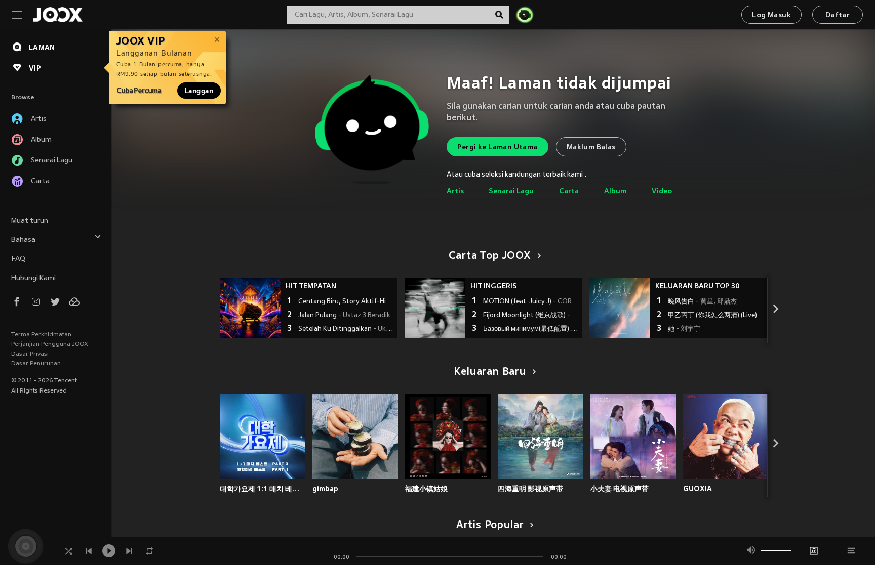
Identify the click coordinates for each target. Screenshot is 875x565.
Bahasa (23, 240)
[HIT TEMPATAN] (250, 308)
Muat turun (29, 221)
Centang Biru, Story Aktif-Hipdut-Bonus (346, 302)
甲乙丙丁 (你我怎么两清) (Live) (716, 315)
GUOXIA (697, 489)
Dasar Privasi (30, 354)
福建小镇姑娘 (426, 489)
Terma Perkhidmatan (41, 334)
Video (662, 191)
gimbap (325, 489)
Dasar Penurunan (36, 363)
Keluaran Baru (490, 372)
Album (615, 191)
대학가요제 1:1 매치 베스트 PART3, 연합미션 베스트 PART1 (262, 489)
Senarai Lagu (511, 191)
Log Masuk (771, 15)
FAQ (18, 259)
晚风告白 (702, 302)
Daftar (837, 15)
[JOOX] (57, 14)
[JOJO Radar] (524, 15)
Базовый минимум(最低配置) (531, 329)
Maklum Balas (591, 147)
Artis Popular (490, 525)
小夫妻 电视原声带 (619, 489)
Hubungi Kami (33, 278)
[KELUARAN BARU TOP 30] (619, 308)
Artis (455, 191)
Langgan (199, 90)
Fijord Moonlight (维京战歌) (531, 315)
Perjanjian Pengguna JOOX (49, 344)
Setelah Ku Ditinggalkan (346, 329)
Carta (569, 191)
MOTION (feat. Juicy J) (531, 302)
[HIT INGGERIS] (435, 308)
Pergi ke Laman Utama (497, 147)
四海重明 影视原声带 (530, 489)
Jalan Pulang (344, 315)
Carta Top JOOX (490, 256)
